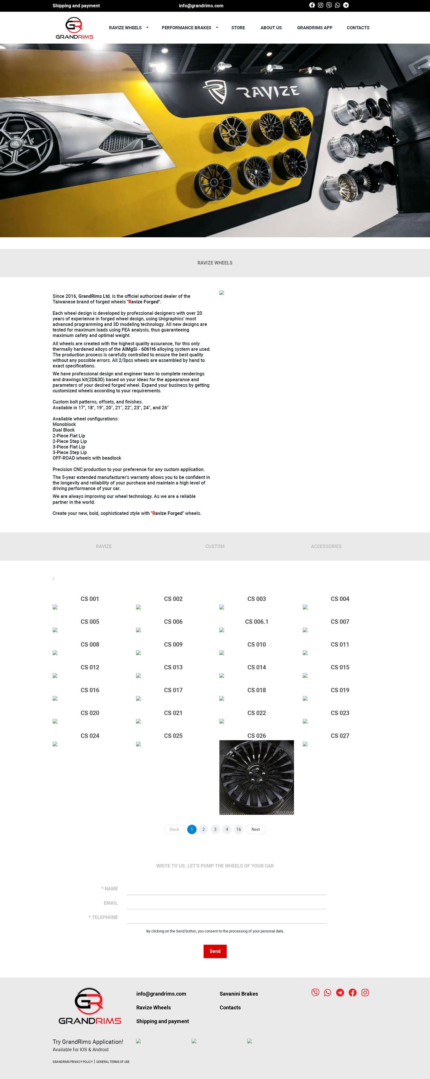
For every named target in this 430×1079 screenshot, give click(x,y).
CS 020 (90, 713)
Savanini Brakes (239, 994)
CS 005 (90, 621)
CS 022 (256, 713)
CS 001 (90, 598)
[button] (32, 140)
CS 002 (173, 598)
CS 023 (340, 713)
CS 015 (340, 667)
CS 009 (173, 644)
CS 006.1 (257, 621)
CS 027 (340, 735)
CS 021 (173, 713)
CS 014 (256, 667)
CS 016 (90, 690)
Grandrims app (314, 27)
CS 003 (256, 598)
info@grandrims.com (201, 5)
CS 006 (173, 621)
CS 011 (340, 644)
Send (215, 951)
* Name (110, 888)
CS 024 (90, 735)
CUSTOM (215, 546)
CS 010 (256, 644)
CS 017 (173, 690)
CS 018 (256, 690)
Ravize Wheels (153, 1007)
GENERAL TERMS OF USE (113, 1061)
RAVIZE (104, 546)
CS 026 (256, 735)
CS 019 (340, 690)
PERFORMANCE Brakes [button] (187, 27)
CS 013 (173, 667)
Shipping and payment (76, 5)
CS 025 (173, 735)
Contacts (358, 27)
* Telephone (103, 917)
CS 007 (340, 621)
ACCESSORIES (326, 546)
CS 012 (90, 667)
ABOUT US (271, 27)
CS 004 (340, 598)
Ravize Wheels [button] (126, 27)
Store (238, 27)
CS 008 (90, 644)
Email (111, 903)
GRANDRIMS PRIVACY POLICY (73, 1061)
